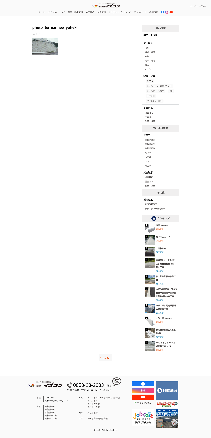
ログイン (194, 6)
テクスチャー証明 (154, 101)
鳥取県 (148, 153)
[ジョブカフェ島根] (143, 417)
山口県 (148, 161)
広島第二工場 (94, 406)
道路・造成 (150, 52)
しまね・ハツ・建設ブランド (159, 86)
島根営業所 (50, 406)
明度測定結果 (151, 204)
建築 (147, 56)
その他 (148, 69)
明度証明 (151, 96)
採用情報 (153, 12)
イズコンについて (56, 12)
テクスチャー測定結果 (155, 208)
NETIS (150, 81)
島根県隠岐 (150, 148)
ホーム (41, 12)
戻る (106, 357)
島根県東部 (150, 140)
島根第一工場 (51, 415)
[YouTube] (143, 397)
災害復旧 (149, 117)
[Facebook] (143, 383)
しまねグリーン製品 (155, 91)
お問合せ (203, 6)
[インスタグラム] (143, 390)
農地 (147, 65)
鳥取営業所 (93, 412)
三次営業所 (93, 400)
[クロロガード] (167, 418)
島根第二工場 (51, 418)
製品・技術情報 (75, 12)
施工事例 (90, 12)
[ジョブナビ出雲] (167, 404)
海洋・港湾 (150, 60)
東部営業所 (50, 409)
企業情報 (101, 12)
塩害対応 (149, 113)
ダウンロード (140, 12)
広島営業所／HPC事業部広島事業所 (104, 397)
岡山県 (148, 166)
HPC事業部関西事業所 (98, 418)
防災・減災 (150, 121)
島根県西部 (150, 144)
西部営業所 (50, 412)
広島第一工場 (94, 403)
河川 (147, 48)
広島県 (148, 157)
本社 (39, 397)
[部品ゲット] (167, 390)
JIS (171, 91)
